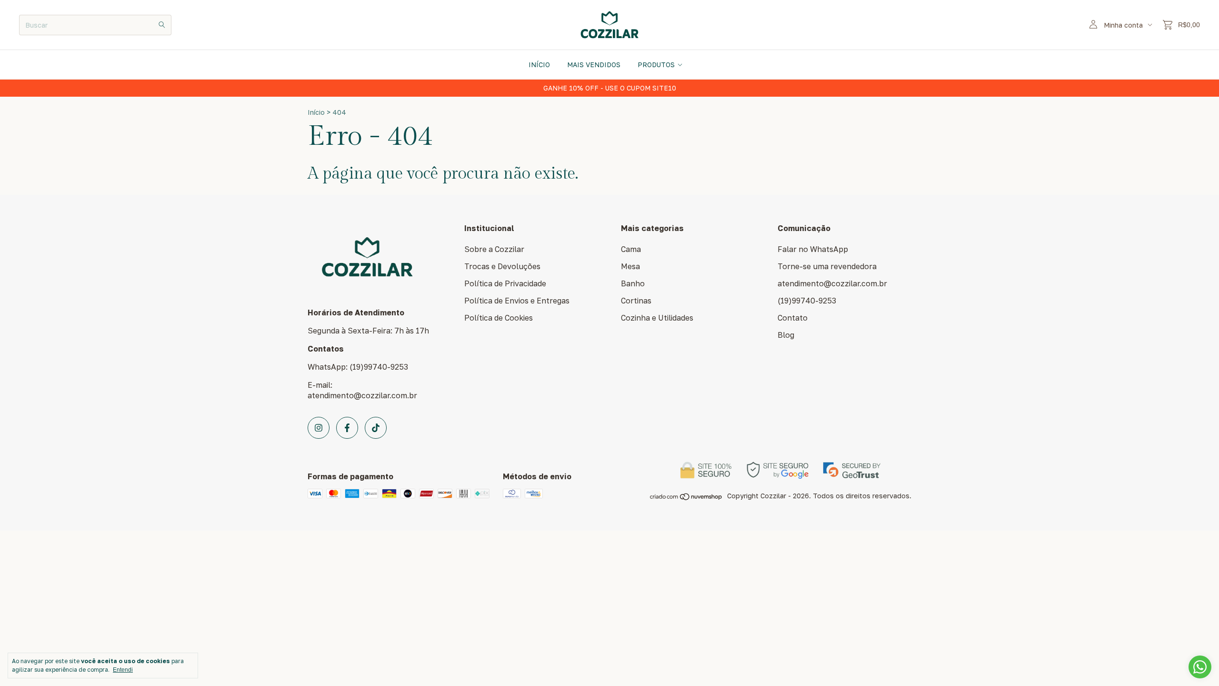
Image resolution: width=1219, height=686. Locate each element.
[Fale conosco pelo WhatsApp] (1200, 667)
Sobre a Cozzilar (494, 249)
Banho (633, 283)
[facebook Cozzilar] (347, 428)
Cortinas (636, 300)
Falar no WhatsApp (813, 249)
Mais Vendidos (593, 65)
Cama (631, 249)
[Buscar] (161, 25)
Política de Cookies (498, 318)
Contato (793, 318)
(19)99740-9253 (807, 300)
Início (539, 65)
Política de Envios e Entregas (517, 300)
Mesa (630, 266)
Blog (786, 335)
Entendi (123, 669)
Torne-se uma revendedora (827, 266)
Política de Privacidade (505, 283)
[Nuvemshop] (686, 498)
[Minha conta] (1093, 25)
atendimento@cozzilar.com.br (832, 283)
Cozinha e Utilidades (657, 318)
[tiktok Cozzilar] (376, 428)
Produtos (656, 65)
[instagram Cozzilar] (319, 428)
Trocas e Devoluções (502, 266)
